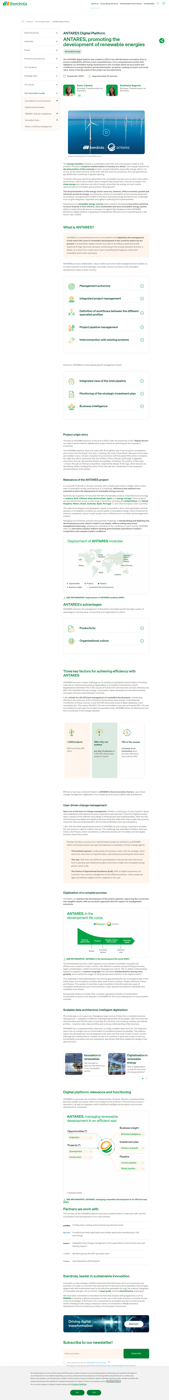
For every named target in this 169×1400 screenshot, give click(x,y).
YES (94, 1392)
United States (130, 501)
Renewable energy (72, 52)
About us (95, 4)
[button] (57, 32)
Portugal (108, 504)
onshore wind (71, 499)
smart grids (105, 1291)
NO (77, 1392)
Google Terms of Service (127, 1366)
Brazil (83, 504)
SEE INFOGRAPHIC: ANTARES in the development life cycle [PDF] (97, 959)
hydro (109, 499)
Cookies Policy (113, 1381)
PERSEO (67, 1298)
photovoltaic (99, 499)
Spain (99, 504)
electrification (126, 1291)
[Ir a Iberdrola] (12, 4)
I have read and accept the (100, 1362)
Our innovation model (42, 21)
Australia (91, 504)
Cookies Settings (79, 1384)
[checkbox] (64, 1363)
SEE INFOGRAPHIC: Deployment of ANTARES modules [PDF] (95, 598)
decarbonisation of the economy (78, 169)
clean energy (69, 184)
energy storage (124, 499)
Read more (134, 1324)
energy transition (75, 164)
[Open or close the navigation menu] (164, 4)
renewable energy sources (90, 204)
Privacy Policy (106, 1366)
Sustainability (149, 4)
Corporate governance (109, 4)
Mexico (76, 504)
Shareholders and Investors (131, 4)
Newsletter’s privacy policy (98, 1363)
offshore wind (85, 499)
